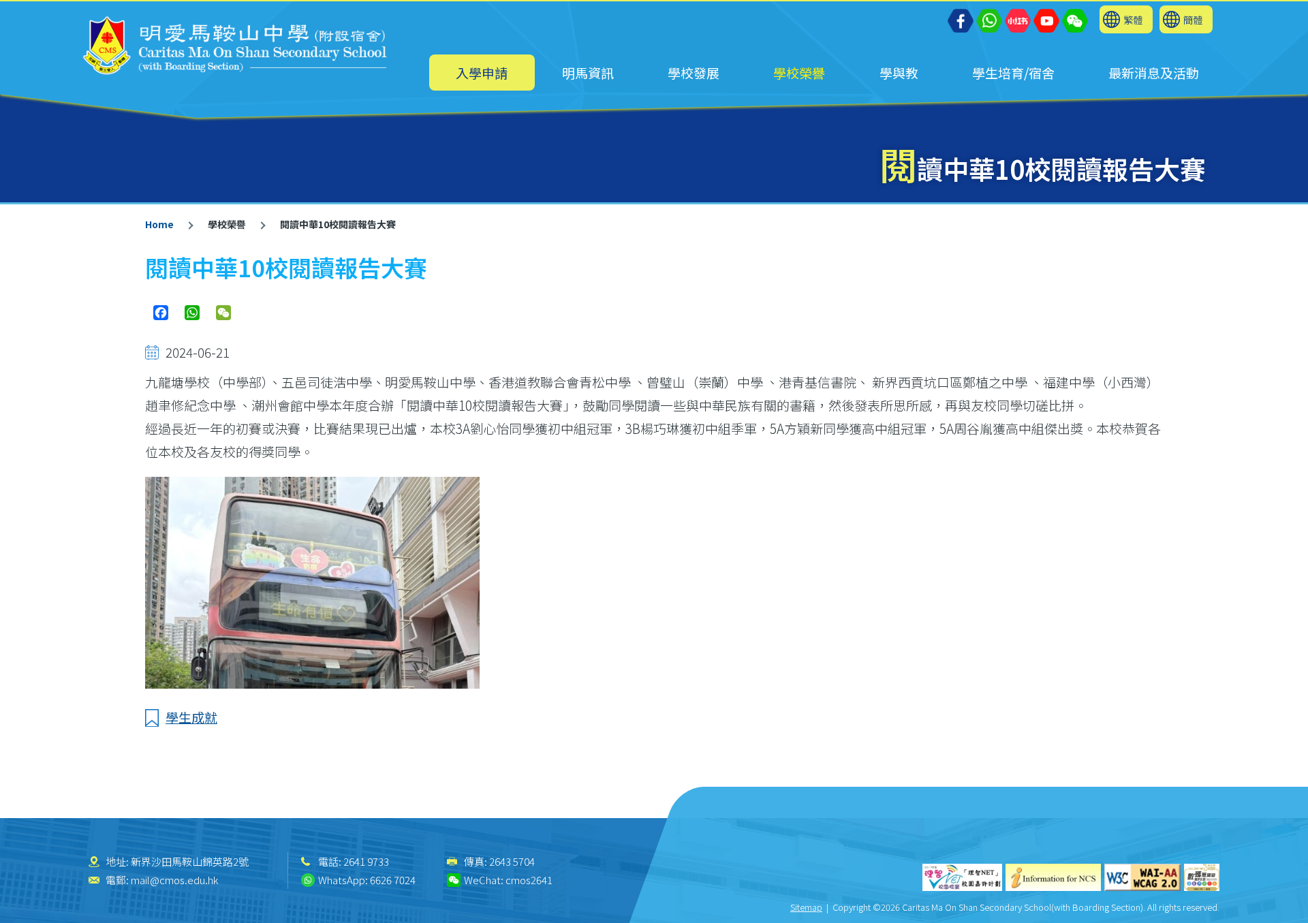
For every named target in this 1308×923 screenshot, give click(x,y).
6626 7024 (393, 880)
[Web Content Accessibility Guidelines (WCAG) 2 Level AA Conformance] (1142, 877)
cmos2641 (528, 880)
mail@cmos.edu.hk (174, 880)
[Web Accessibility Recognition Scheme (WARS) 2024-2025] (1201, 877)
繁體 (1132, 19)
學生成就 (191, 717)
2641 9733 (366, 861)
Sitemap (806, 907)
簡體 (1192, 19)
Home (159, 224)
